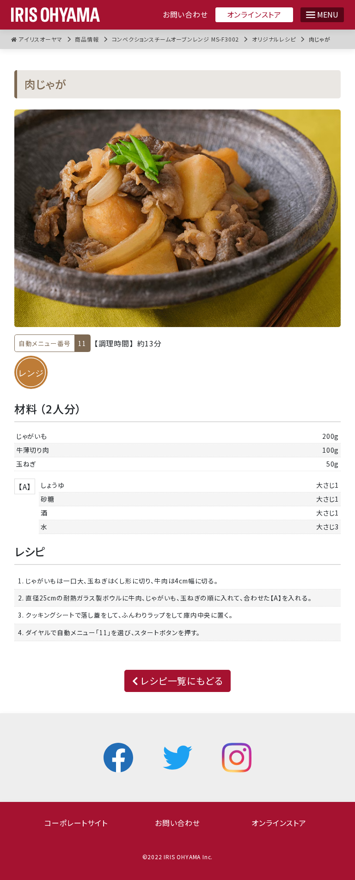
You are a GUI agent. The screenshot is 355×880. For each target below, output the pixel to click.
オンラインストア (254, 14)
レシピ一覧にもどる (180, 680)
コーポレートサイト (75, 822)
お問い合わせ (185, 14)
